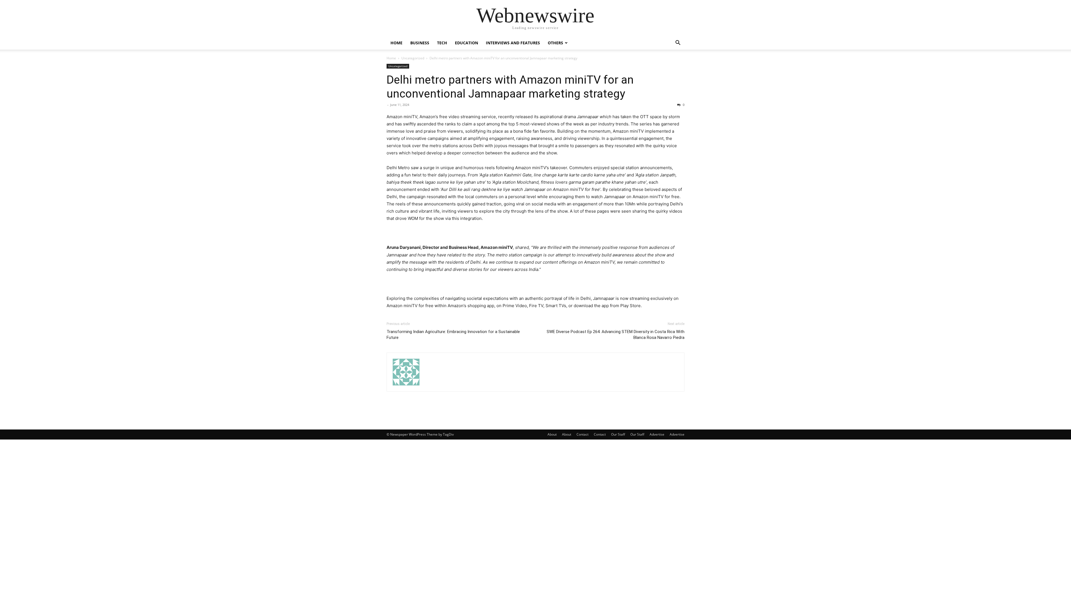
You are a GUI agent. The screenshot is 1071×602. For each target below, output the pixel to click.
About (552, 434)
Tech (442, 42)
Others (555, 42)
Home (396, 42)
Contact (582, 434)
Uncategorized (412, 58)
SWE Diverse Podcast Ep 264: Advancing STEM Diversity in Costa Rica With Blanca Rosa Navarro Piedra (615, 334)
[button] (677, 43)
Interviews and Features (513, 42)
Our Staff (618, 434)
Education (466, 42)
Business (419, 42)
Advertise (657, 434)
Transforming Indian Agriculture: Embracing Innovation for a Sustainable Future (453, 334)
